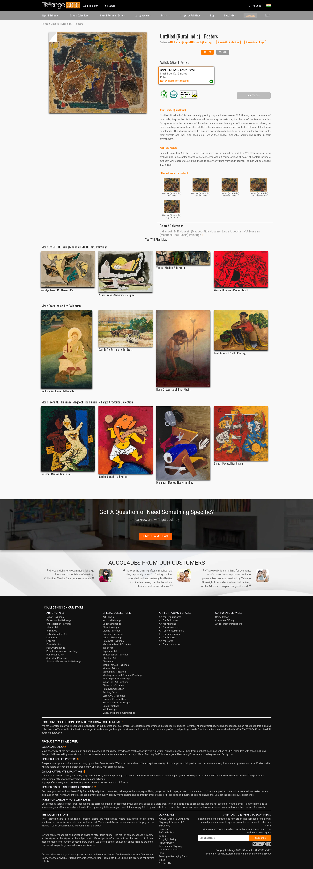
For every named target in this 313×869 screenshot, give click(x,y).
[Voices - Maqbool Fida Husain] (183, 258)
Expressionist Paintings (58, 620)
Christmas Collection (114, 685)
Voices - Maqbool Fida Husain (170, 267)
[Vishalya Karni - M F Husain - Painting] (68, 269)
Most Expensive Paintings (116, 678)
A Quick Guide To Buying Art (174, 818)
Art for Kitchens (167, 623)
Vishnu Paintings (111, 630)
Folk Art (50, 640)
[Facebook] (259, 845)
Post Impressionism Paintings (62, 651)
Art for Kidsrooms (169, 627)
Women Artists (111, 668)
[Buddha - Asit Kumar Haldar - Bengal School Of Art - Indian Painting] (68, 349)
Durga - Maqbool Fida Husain (228, 463)
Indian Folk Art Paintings (115, 682)
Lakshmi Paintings (112, 637)
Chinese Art (109, 661)
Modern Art (52, 637)
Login (86, 5)
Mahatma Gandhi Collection (117, 644)
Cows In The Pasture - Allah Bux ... (115, 349)
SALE (267, 15)
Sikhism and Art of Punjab (116, 702)
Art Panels (108, 617)
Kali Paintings (110, 709)
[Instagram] (264, 845)
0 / (254, 5)
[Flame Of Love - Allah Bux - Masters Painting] (183, 348)
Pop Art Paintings (55, 647)
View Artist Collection (228, 42)
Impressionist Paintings (59, 623)
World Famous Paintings (116, 664)
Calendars (250, 15)
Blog (212, 15)
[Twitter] (255, 845)
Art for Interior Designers (228, 623)
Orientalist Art (53, 644)
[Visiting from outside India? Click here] (122, 722)
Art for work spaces (169, 644)
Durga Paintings (111, 706)
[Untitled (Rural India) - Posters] (98, 72)
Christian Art (109, 658)
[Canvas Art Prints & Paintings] (84, 771)
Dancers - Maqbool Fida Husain (56, 474)
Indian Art (166, 231)
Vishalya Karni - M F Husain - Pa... (57, 290)
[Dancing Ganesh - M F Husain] (125, 440)
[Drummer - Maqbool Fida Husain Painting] (183, 443)
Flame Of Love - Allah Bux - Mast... (173, 389)
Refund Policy (166, 832)
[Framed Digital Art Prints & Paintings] (95, 787)
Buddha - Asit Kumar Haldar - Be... (58, 391)
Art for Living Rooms (170, 617)
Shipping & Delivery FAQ (171, 822)
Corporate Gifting (224, 620)
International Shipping (170, 846)
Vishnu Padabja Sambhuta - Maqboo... (117, 295)
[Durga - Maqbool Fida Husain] (241, 433)
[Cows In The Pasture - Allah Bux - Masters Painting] (125, 328)
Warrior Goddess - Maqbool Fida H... (232, 290)
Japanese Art (110, 651)
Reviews (163, 829)
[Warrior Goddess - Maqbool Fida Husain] (241, 269)
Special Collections (79, 15)
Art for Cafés (166, 640)
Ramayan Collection (113, 688)
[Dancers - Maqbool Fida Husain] (68, 438)
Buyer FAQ (164, 825)
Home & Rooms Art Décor (112, 15)
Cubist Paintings (55, 617)
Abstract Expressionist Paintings (63, 661)
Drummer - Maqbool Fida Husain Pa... (174, 482)
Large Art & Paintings (114, 695)
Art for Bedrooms (168, 620)
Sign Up (94, 5)
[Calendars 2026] (64, 746)
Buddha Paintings (112, 623)
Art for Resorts (167, 637)
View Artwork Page (255, 42)
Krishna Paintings (112, 620)
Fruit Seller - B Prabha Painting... (230, 353)
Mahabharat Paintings (114, 671)
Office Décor (222, 617)
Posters (165, 15)
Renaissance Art (55, 654)
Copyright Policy (167, 839)
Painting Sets (110, 692)
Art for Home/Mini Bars (171, 630)
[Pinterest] (269, 845)
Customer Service (168, 849)
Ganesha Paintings (113, 634)
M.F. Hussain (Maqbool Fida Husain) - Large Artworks (208, 231)
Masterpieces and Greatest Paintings (122, 675)
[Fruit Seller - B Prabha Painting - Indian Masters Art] (241, 330)
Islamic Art (52, 627)
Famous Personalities (114, 699)
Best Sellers (230, 15)
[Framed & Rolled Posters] (78, 759)
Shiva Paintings (111, 627)
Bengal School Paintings (115, 654)
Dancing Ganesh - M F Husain (112, 476)
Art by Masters (142, 15)
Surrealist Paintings (56, 658)
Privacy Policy (166, 842)
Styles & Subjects (50, 15)
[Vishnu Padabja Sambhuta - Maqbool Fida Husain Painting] (125, 271)
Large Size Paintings (190, 15)
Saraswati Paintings (113, 640)
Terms (162, 835)
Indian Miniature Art (56, 634)
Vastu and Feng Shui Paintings (119, 712)
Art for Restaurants (169, 634)
